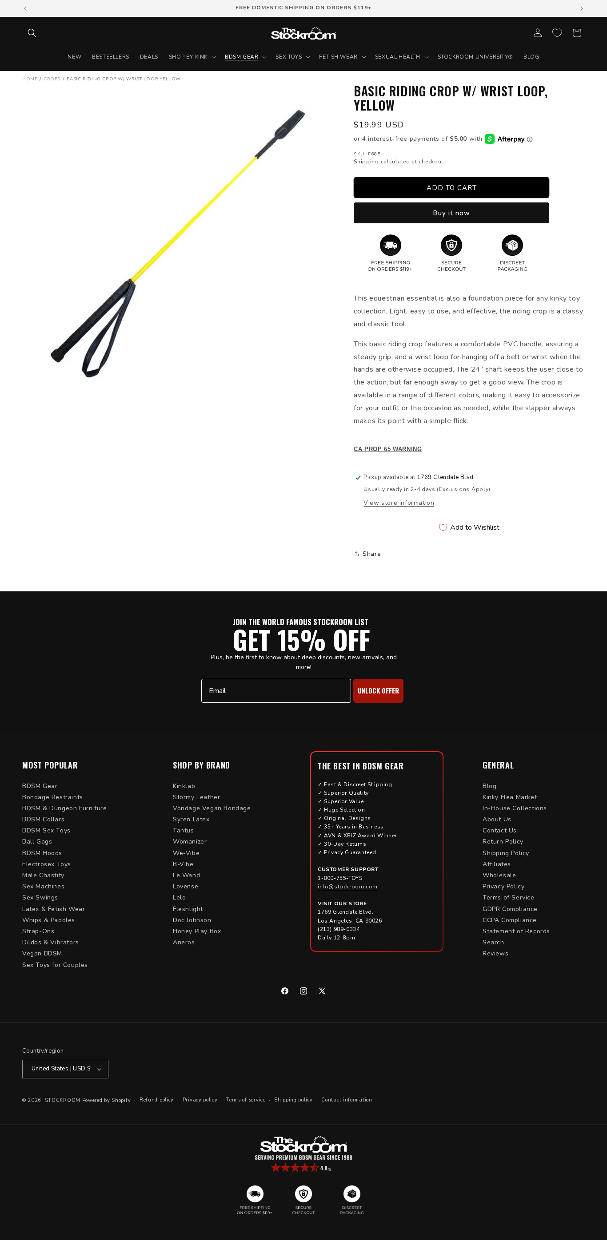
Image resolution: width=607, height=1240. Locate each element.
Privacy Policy (503, 886)
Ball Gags (37, 841)
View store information (398, 503)
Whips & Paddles (48, 920)
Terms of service (245, 1100)
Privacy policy (200, 1100)
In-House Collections (515, 808)
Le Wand (186, 875)
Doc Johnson (192, 920)
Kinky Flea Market (510, 797)
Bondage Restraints (52, 797)
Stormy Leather (196, 797)
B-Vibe (183, 864)
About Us (497, 819)
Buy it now (451, 213)
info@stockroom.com (348, 886)
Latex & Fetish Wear (53, 909)
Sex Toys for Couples (55, 965)
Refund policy (157, 1100)
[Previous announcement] (25, 8)
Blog (489, 786)
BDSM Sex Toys (46, 830)
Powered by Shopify (106, 1100)
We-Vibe (186, 853)
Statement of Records (516, 931)
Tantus (183, 830)
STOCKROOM (62, 1100)
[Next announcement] (581, 8)
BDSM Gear (39, 786)
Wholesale (499, 875)
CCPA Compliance (510, 920)
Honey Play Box (197, 931)
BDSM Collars (43, 819)
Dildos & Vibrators (50, 942)
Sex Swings (40, 897)
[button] (32, 33)
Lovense (185, 886)
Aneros (184, 942)
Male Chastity (43, 875)
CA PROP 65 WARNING (388, 449)
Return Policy (503, 841)
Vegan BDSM (42, 953)
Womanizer (190, 841)
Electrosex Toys (46, 864)
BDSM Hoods (42, 853)
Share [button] (372, 554)
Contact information (346, 1100)
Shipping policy (293, 1100)
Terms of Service (509, 897)
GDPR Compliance (510, 909)
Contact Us (500, 830)
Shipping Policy (506, 853)
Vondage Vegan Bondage (212, 808)
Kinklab (184, 786)
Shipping (366, 161)
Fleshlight (188, 909)
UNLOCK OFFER (378, 690)
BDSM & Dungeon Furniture (64, 808)
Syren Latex (191, 819)
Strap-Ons (38, 931)
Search (493, 942)
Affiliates (497, 864)
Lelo (179, 897)
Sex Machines (43, 886)
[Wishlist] (557, 33)
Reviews (495, 953)
